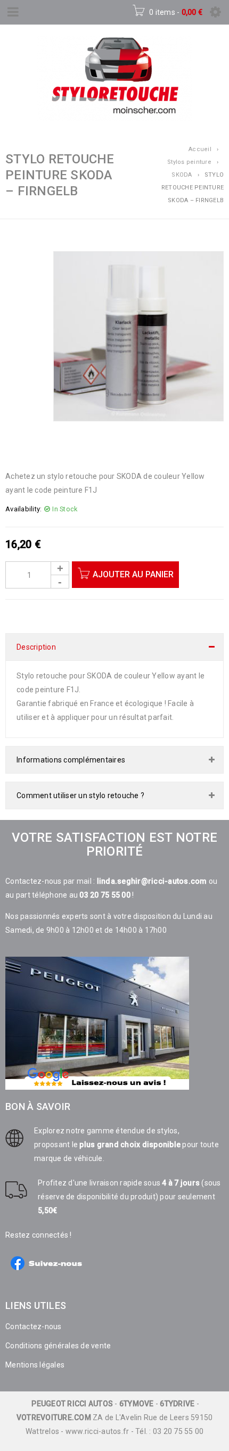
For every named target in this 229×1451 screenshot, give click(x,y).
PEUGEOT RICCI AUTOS (72, 1403)
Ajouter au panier (133, 574)
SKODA (181, 174)
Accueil (200, 149)
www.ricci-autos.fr (97, 1431)
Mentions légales (34, 1365)
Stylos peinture (189, 162)
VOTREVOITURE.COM (54, 1417)
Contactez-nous (33, 1326)
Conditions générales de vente (58, 1345)
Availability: (23, 509)
